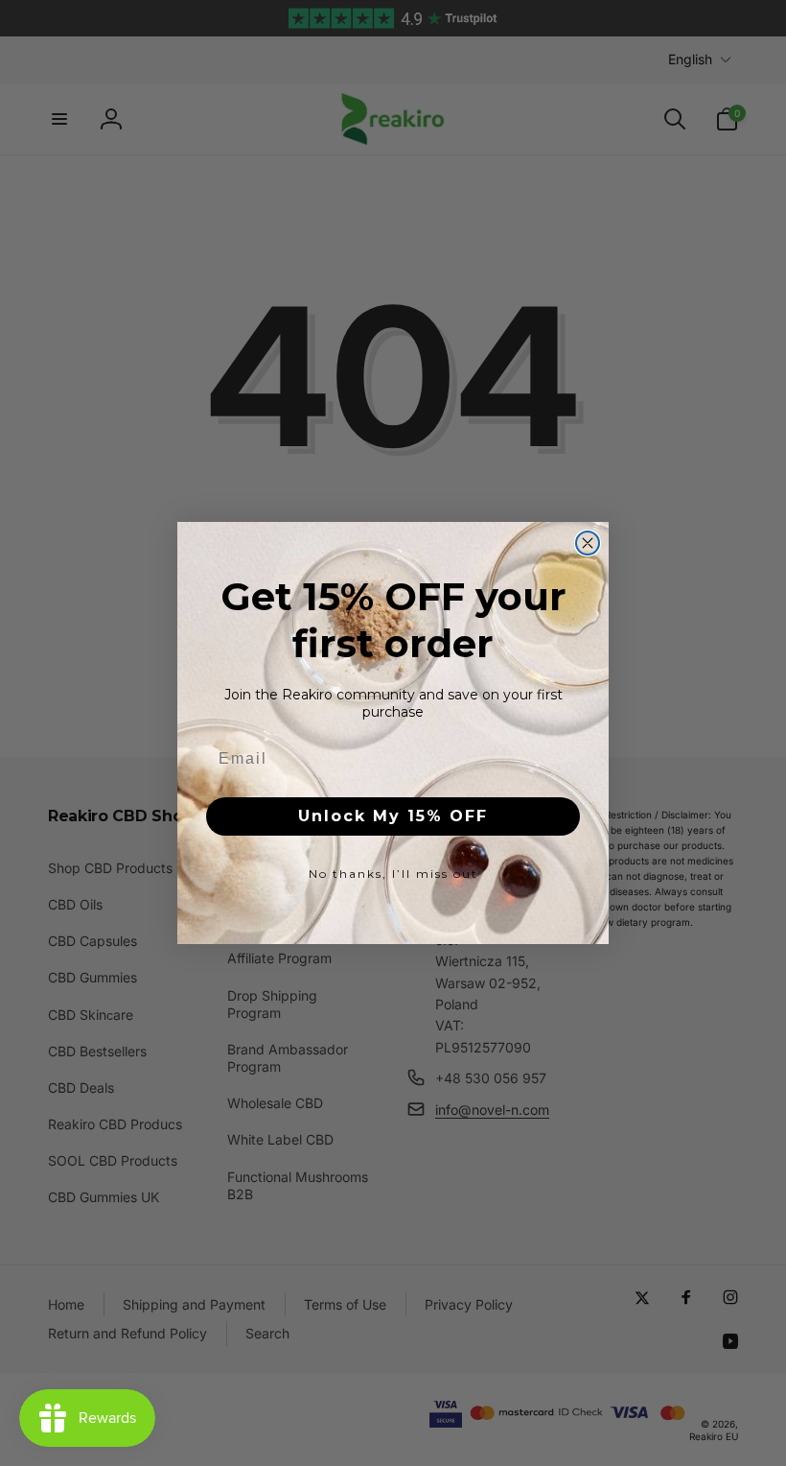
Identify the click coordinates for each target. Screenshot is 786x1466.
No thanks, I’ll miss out (393, 873)
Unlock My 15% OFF (393, 816)
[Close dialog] (587, 543)
